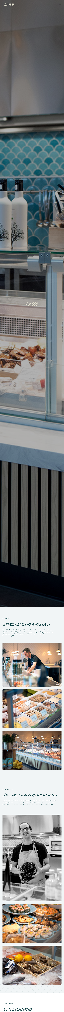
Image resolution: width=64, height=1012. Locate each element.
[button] (59, 4)
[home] (9, 4)
